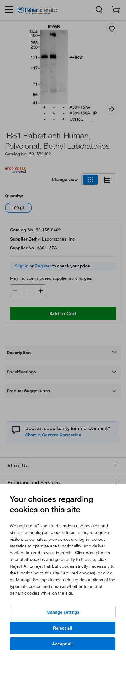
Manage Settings (62, 612)
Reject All (62, 628)
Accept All (62, 644)
